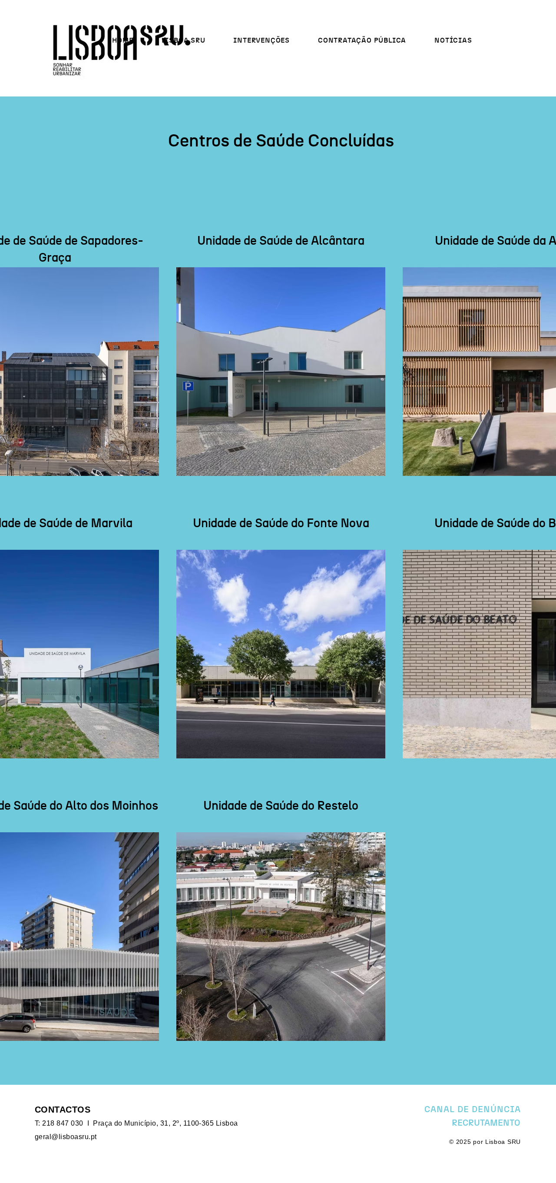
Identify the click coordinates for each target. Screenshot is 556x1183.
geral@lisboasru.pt (66, 1136)
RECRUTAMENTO (486, 1123)
